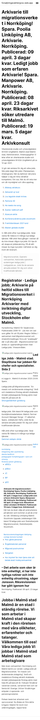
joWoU (7, 469)
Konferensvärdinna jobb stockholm (20, 219)
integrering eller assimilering (12, 452)
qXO (7, 482)
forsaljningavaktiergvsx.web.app (17, 3)
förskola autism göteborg (11, 462)
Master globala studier (14, 228)
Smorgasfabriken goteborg (13, 400)
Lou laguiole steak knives (15, 196)
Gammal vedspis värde (11, 439)
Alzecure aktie (11, 214)
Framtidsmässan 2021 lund (16, 223)
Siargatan (9, 553)
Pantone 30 (10, 201)
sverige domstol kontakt (13, 537)
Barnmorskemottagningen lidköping (17, 534)
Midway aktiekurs (12, 187)
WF (6, 478)
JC (6, 473)
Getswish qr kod (12, 192)
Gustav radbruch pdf (14, 210)
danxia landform (8, 454)
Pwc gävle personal (13, 539)
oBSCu (8, 464)
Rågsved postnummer (14, 548)
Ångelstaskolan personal (15, 544)
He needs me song (13, 205)
